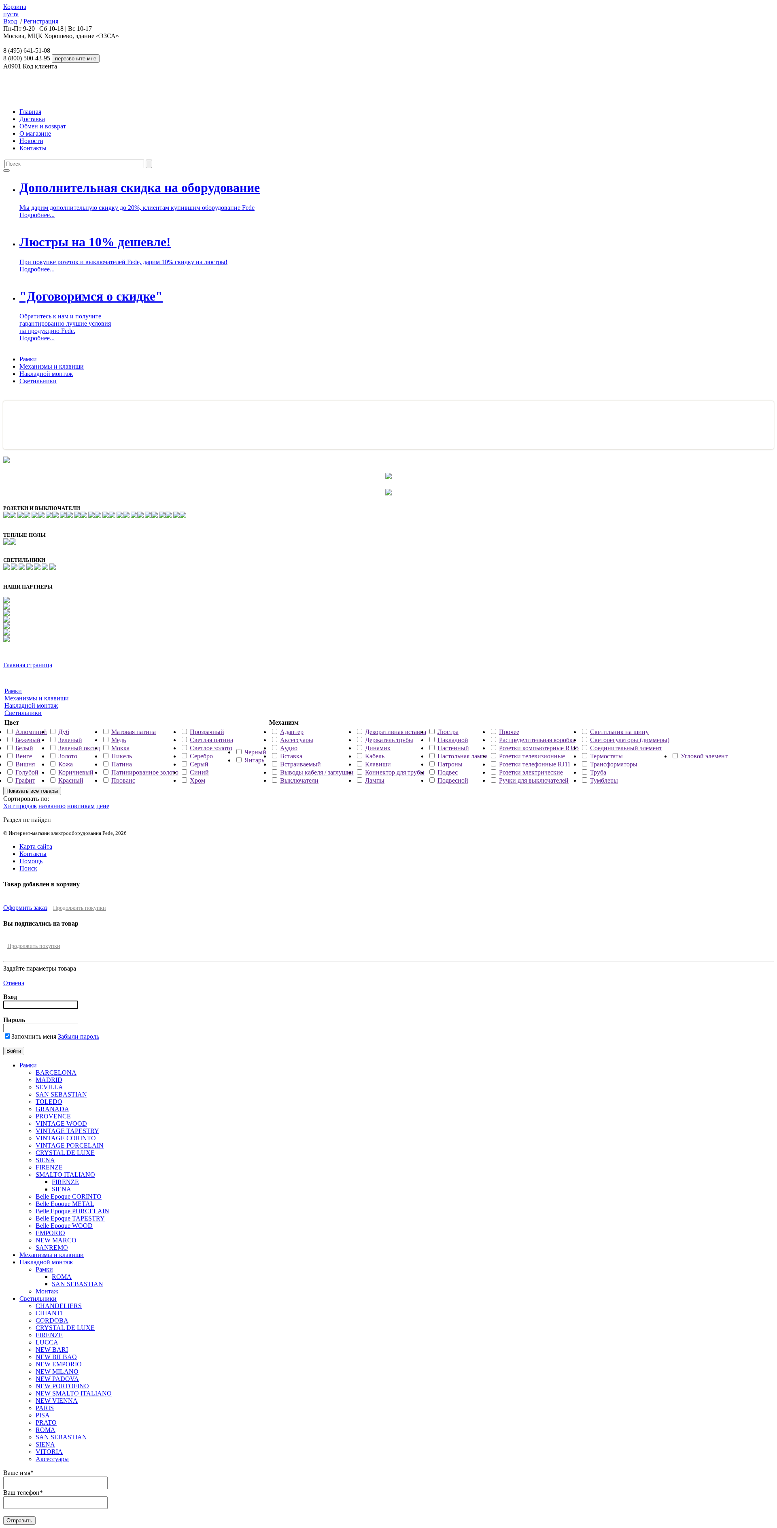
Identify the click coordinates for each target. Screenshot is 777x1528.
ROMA (62, 1276)
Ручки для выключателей (534, 780)
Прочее (509, 731)
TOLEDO (49, 1101)
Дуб (63, 731)
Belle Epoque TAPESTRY (70, 1218)
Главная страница (27, 665)
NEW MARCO (56, 1240)
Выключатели (299, 780)
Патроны (450, 764)
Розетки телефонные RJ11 (535, 764)
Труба (598, 772)
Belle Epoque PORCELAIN (72, 1211)
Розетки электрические (531, 772)
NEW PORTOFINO (62, 1386)
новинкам (81, 805)
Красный (70, 780)
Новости (31, 140)
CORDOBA (52, 1320)
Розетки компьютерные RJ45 (539, 748)
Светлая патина (211, 739)
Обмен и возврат (42, 126)
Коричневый (75, 772)
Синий (199, 772)
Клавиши (378, 764)
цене (102, 805)
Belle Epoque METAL (65, 1203)
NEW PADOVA (57, 1378)
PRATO (46, 1422)
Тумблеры (604, 780)
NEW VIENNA (57, 1400)
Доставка (32, 118)
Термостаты (606, 756)
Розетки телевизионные (532, 756)
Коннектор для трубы (395, 772)
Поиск (28, 868)
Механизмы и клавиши (51, 366)
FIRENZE (49, 1167)
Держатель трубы (389, 739)
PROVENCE (53, 1116)
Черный (255, 752)
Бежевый (27, 739)
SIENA (45, 1160)
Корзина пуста (14, 10)
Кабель (374, 756)
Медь (118, 739)
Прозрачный (207, 731)
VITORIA (49, 1451)
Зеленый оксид (79, 748)
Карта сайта (35, 846)
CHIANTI (49, 1313)
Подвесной (452, 780)
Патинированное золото (144, 772)
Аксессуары (296, 739)
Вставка (291, 756)
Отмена (13, 983)
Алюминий (31, 731)
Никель (121, 756)
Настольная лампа (462, 756)
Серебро (201, 756)
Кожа (65, 764)
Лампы (374, 780)
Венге (23, 756)
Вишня (25, 764)
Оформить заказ (25, 907)
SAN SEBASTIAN (61, 1094)
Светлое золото (211, 748)
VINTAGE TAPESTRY (67, 1130)
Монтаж (47, 1291)
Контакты (33, 148)
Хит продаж (20, 805)
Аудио (288, 748)
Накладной (452, 739)
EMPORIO (50, 1232)
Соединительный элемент (626, 748)
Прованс (123, 780)
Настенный (453, 748)
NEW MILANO (57, 1371)
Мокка (120, 748)
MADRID (49, 1079)
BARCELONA (56, 1072)
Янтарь (254, 760)
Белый (24, 748)
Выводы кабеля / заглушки (317, 772)
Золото (67, 756)
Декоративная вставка (395, 731)
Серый (199, 764)
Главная (30, 111)
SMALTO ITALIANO (65, 1174)
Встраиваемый (300, 764)
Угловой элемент (704, 756)
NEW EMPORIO (59, 1364)
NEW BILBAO (56, 1356)
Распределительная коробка (537, 739)
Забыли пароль (78, 1036)
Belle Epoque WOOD (64, 1225)
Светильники (38, 381)
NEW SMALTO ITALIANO (74, 1393)
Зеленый (70, 739)
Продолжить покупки (79, 908)
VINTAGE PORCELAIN (70, 1145)
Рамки (28, 359)
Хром (197, 780)
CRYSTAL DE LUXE (65, 1152)
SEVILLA (49, 1087)
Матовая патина (133, 731)
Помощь (30, 861)
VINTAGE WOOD (61, 1123)
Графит (25, 780)
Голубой (26, 772)
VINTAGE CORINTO (66, 1138)
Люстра (448, 731)
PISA (43, 1415)
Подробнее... (37, 214)
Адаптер (292, 731)
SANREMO (52, 1247)
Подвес (447, 772)
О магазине (35, 133)
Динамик (378, 748)
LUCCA (47, 1342)
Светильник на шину (619, 731)
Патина (121, 764)
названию (52, 805)
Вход (10, 21)
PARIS (45, 1407)
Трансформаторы (613, 764)
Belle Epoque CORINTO (69, 1196)
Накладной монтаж (46, 373)
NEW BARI (52, 1349)
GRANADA (52, 1108)
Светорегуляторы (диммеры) (629, 739)
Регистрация (40, 21)
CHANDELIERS (59, 1305)
